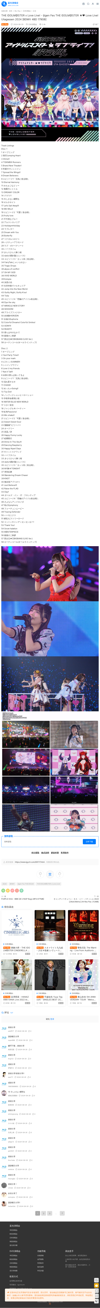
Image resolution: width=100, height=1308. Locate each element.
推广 (97, 24)
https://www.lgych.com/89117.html (30, 862)
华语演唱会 (13, 1230)
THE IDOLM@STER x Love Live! (48, 884)
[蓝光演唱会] (9, 4)
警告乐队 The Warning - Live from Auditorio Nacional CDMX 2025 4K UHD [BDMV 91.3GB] (83, 949)
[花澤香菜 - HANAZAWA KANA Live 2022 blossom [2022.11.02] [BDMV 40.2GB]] (16, 974)
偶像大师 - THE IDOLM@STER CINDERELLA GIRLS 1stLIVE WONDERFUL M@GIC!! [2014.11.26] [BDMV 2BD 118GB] (16, 949)
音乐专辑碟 (13, 1271)
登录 (52, 1019)
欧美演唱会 (13, 1234)
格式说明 (40, 1267)
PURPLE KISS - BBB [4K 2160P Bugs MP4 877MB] (22, 899)
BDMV (12, 884)
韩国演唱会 (13, 1241)
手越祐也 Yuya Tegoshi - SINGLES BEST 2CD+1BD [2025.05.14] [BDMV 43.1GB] (50, 998)
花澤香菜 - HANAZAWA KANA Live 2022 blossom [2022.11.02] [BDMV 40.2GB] (16, 998)
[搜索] (88, 3)
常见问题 (40, 1271)
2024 (5, 884)
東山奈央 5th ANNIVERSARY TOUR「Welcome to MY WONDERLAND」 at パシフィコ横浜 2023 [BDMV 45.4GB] (83, 998)
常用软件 (40, 1263)
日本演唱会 (32, 24)
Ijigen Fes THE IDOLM (26, 884)
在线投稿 (40, 1255)
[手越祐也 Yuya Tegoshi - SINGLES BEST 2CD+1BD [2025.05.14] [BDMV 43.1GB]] (50, 974)
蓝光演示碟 (13, 1245)
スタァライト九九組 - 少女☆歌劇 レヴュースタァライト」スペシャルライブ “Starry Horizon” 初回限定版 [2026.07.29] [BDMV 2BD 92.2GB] (50, 949)
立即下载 (89, 841)
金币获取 (40, 1259)
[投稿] (83, 3)
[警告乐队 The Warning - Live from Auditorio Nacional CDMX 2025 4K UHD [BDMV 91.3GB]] (83, 925)
